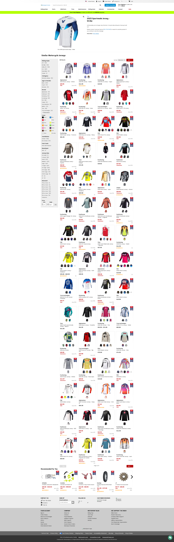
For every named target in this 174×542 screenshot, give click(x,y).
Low (43, 203)
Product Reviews (92, 518)
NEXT (129, 60)
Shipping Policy (79, 533)
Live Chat (125, 1)
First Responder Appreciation (119, 522)
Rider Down (114, 513)
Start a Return (44, 518)
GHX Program (68, 522)
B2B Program (67, 520)
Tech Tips (90, 515)
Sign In (42, 513)
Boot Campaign (115, 524)
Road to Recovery (116, 515)
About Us (66, 513)
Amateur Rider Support (117, 516)
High (49, 203)
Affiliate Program (68, 518)
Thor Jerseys (96, 33)
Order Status (44, 515)
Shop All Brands (119, 533)
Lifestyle (90, 516)
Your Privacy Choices (67, 533)
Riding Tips (90, 513)
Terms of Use (44, 533)
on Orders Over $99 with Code (87, 12)
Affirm (42, 520)
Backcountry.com (83, 537)
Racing (89, 520)
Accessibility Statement (100, 533)
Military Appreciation (116, 520)
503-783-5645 (107, 29)
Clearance (44, 197)
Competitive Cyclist (95, 537)
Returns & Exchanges (46, 516)
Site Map (111, 533)
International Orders (46, 526)
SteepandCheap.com (108, 537)
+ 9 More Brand (45, 112)
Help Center (44, 524)
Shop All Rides (129, 533)
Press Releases (68, 516)
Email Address (63, 500)
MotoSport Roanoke (69, 526)
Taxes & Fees (88, 533)
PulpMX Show (114, 518)
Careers (66, 515)
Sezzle (42, 522)
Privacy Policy (54, 533)
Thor (88, 16)
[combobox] (121, 60)
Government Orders (69, 524)
